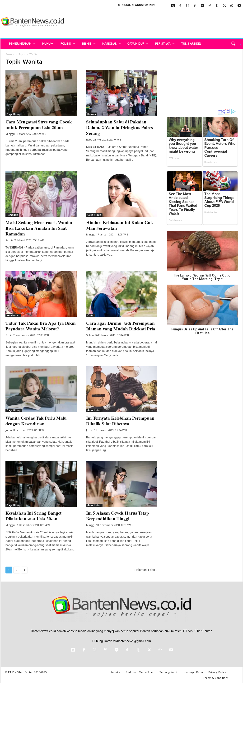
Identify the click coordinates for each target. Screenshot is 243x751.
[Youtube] (239, 5)
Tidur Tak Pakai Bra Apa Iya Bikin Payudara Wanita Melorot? (40, 326)
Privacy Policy (217, 672)
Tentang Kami (168, 672)
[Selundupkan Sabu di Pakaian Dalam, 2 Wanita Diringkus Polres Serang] (121, 93)
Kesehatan (13, 315)
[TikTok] (210, 5)
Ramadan (12, 214)
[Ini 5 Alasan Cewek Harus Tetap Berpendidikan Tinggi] (121, 484)
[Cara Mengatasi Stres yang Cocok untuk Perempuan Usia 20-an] (41, 93)
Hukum (47, 44)
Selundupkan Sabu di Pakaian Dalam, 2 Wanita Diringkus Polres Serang (119, 127)
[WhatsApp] (232, 5)
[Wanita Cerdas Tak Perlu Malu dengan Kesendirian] (41, 389)
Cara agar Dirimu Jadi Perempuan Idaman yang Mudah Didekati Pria (120, 326)
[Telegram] (202, 5)
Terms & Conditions (215, 678)
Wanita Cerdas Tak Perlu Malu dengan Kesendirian (36, 421)
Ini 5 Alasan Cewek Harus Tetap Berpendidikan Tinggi (117, 516)
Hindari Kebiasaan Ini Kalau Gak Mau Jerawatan (119, 225)
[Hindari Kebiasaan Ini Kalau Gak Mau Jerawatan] (121, 194)
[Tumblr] (217, 5)
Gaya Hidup (135, 44)
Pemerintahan (20, 44)
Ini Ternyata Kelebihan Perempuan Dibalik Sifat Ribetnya (120, 421)
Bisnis (86, 44)
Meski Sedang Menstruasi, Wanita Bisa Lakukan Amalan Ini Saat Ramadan (38, 228)
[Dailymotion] (173, 5)
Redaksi (115, 672)
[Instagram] (188, 5)
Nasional (109, 44)
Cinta (90, 315)
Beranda (9, 54)
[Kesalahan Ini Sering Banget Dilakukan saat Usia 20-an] (41, 484)
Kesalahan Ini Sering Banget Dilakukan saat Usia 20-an (33, 516)
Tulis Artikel (191, 44)
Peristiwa (162, 44)
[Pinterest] (195, 5)
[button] (234, 44)
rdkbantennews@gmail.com (132, 641)
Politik (66, 44)
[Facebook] (180, 5)
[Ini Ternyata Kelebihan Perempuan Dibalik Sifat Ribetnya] (121, 389)
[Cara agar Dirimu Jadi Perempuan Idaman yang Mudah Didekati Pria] (121, 294)
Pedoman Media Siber (140, 672)
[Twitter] (224, 5)
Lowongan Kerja (192, 672)
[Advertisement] (156, 22)
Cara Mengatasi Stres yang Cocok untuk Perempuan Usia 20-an (38, 124)
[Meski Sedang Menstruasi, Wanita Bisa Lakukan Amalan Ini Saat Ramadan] (41, 194)
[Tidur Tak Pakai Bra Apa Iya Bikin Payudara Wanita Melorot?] (41, 294)
